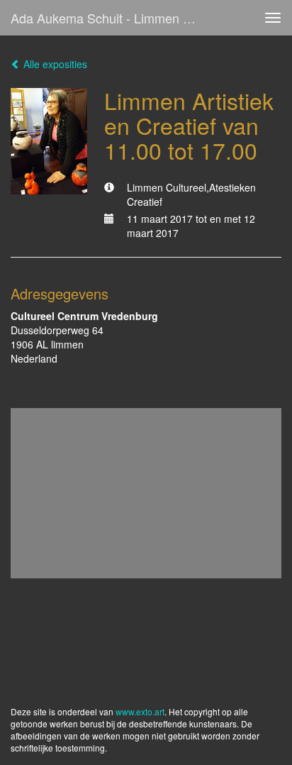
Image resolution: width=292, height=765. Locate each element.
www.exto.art (140, 711)
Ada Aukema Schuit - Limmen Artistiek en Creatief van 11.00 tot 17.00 (111, 18)
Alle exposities (54, 64)
